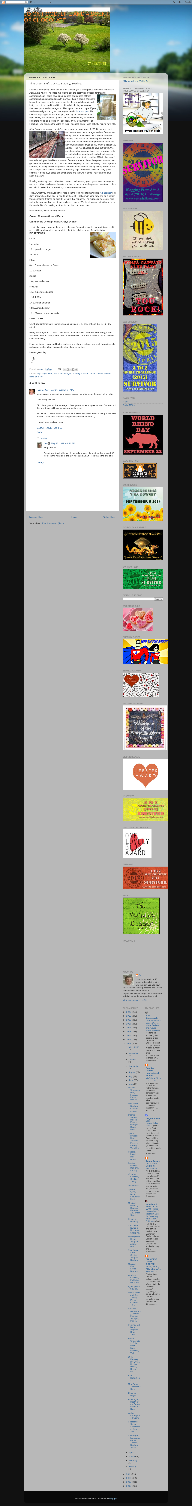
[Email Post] (59, 369)
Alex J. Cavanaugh (152, 1016)
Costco (84, 373)
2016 (129, 1028)
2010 (129, 1478)
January (132, 1467)
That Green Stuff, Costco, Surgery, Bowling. (133, 1255)
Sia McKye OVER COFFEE (49, 428)
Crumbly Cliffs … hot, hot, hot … (153, 1079)
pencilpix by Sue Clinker (152, 1205)
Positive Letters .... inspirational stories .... (152, 1072)
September (134, 1066)
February (133, 1460)
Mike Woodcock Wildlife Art (135, 81)
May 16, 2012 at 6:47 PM (62, 390)
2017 (129, 1024)
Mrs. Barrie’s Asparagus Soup (134, 1386)
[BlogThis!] (67, 369)
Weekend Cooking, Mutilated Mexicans (133, 1279)
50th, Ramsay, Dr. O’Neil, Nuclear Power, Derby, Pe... (134, 1364)
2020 (129, 1012)
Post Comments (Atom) (53, 523)
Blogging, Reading (133, 1220)
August (132, 1072)
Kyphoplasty (106, 193)
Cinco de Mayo (132, 1394)
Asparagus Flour (44, 373)
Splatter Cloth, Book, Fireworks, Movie (134, 1194)
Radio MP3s (129, 405)
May (131, 1084)
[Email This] (64, 369)
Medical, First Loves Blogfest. (133, 1267)
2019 (129, 1016)
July (131, 1076)
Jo (45, 443)
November (134, 1053)
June (131, 1080)
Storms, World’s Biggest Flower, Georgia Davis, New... (133, 1122)
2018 (129, 1020)
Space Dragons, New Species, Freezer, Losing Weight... (133, 1140)
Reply (39, 432)
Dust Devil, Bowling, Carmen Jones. (133, 1107)
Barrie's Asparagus (62, 373)
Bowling (76, 373)
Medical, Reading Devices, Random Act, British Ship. (134, 1209)
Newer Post (36, 517)
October (132, 1059)
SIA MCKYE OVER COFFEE (151, 1261)
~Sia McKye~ (43, 390)
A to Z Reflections (134, 1377)
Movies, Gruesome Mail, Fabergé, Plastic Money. (134, 1093)
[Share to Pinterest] (76, 369)
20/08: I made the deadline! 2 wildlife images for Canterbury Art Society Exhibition (152, 1215)
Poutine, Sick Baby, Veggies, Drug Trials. (134, 1330)
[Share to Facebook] (73, 369)
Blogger (113, 1498)
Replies (43, 438)
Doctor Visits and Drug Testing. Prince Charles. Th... (134, 1299)
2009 (129, 1482)
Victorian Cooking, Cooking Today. (133, 1178)
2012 (129, 1043)
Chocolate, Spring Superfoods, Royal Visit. (134, 1427)
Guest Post (133, 1185)
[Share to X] (70, 369)
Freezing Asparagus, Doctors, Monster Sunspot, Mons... (134, 1315)
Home (73, 517)
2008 (129, 1486)
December (134, 1047)
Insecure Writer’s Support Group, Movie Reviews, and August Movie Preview (153, 1025)
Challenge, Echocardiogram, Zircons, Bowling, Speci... (134, 1441)
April (131, 1452)
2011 (128, 1474)
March (132, 1456)
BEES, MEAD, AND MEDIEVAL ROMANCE (153, 1269)
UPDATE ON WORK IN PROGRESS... (152, 1166)
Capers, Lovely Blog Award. (132, 1155)
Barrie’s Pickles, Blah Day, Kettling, (133, 1167)
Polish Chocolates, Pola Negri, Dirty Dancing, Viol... (134, 1345)
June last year (82, 111)
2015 (129, 1031)
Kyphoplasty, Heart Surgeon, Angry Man (134, 1242)
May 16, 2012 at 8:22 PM (63, 443)
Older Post (109, 517)
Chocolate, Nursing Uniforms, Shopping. (134, 1229)
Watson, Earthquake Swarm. (134, 1415)
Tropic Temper (153, 1161)
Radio (126, 402)
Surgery (38, 377)
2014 (129, 1036)
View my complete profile (135, 1000)
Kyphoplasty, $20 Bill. (134, 1287)
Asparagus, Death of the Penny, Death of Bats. (134, 1404)
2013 (129, 1039)
